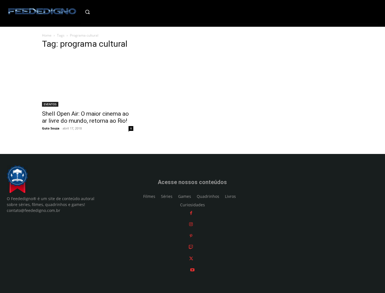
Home (47, 35)
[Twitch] (191, 247)
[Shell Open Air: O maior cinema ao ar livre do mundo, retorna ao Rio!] (87, 81)
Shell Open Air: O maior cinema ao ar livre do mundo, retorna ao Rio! (85, 117)
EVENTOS (50, 104)
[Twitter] (191, 258)
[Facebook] (191, 213)
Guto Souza (50, 128)
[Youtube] (192, 269)
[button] (98, 12)
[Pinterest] (191, 235)
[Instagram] (191, 224)
